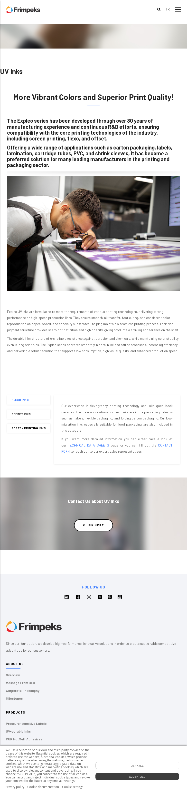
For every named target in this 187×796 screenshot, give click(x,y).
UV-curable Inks (18, 731)
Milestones (14, 698)
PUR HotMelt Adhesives (24, 739)
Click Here (93, 525)
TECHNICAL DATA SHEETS (88, 445)
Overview (13, 675)
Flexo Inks (20, 399)
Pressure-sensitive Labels (26, 723)
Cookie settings (72, 787)
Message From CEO (20, 683)
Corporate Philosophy (22, 690)
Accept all (137, 776)
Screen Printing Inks (28, 428)
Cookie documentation (43, 787)
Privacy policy (15, 787)
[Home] (23, 9)
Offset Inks (21, 414)
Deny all (137, 765)
